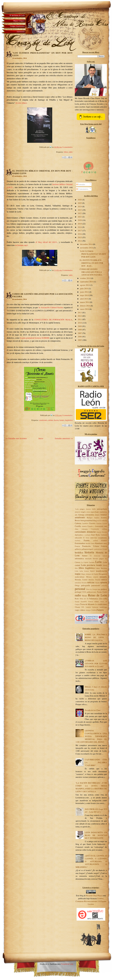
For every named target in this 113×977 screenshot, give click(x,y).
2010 (80, 323)
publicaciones (91, 592)
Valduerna (95, 607)
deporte (99, 532)
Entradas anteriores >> (64, 438)
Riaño (77, 598)
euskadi (95, 540)
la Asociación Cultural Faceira (51, 307)
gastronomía (98, 549)
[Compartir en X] (67, 157)
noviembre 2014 (86, 247)
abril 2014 (84, 298)
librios (105, 565)
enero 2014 (84, 309)
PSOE (84, 592)
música (104, 579)
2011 (80, 319)
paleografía (85, 585)
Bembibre (104, 518)
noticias (90, 582)
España (86, 540)
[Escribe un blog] (65, 157)
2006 (80, 336)
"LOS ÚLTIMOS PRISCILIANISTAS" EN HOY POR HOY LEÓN (93, 254)
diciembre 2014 (86, 244)
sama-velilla (103, 598)
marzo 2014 (85, 302)
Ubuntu (77, 607)
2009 (80, 326)
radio (71, 152)
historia (89, 552)
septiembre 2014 (87, 281)
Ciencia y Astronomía (95, 526)
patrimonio (95, 585)
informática (79, 558)
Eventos (104, 540)
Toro (96, 604)
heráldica (79, 552)
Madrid (92, 571)
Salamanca (93, 598)
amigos (82, 509)
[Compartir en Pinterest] (71, 157)
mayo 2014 (84, 295)
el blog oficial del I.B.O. (46, 242)
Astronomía (21, 32)
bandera (96, 518)
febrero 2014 (85, 305)
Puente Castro (102, 592)
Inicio (41, 438)
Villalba (93, 610)
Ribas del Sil (84, 599)
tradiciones (102, 604)
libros (66, 152)
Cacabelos (85, 523)
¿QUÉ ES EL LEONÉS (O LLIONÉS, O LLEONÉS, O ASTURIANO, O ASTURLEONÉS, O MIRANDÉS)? (91, 861)
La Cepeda (84, 562)
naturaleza (78, 583)
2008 (80, 329)
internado (88, 558)
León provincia (88, 565)
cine (105, 526)
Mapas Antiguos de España (89, 574)
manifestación (101, 571)
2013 (80, 312)
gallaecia (78, 549)
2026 (80, 199)
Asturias (103, 514)
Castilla (78, 526)
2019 (80, 223)
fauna (92, 543)
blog (95, 520)
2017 (80, 230)
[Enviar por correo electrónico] (63, 157)
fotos (105, 543)
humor (84, 555)
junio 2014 (84, 292)
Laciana (91, 562)
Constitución (95, 529)
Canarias (99, 523)
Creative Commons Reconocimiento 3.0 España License (91, 901)
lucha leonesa (84, 571)
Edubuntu (104, 535)
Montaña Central (81, 579)
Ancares (88, 509)
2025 (80, 203)
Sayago (77, 601)
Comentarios (83, 189)
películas (104, 585)
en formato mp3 (21, 245)
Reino (84, 595)
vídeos (82, 610)
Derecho (104, 532)
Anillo (94, 509)
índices (105, 556)
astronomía (89, 514)
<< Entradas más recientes (16, 438)
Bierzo (77, 520)
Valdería (88, 607)
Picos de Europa (91, 589)
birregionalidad (87, 520)
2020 (80, 220)
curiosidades (80, 531)
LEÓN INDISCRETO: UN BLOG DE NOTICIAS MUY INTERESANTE (96, 835)
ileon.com (97, 556)
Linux (98, 568)
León (98, 562)
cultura (50, 420)
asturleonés (43, 420)
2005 (80, 340)
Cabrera (78, 523)
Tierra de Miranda (87, 604)
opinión (103, 582)
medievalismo (79, 577)
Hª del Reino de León (17, 15)
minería (95, 577)
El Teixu (86, 538)
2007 (80, 333)
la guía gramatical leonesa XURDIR (34, 338)
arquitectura (103, 512)
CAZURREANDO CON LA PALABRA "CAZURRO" (96, 762)
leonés (61, 420)
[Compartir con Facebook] (69, 157)
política (104, 589)
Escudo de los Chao (92, 710)
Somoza (90, 601)
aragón (83, 512)
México (88, 577)
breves (99, 520)
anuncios (77, 512)
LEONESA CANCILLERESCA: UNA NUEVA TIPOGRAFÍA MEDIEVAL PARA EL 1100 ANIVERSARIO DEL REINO (91, 736)
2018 (80, 227)
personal (80, 589)
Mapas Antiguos (19, 21)
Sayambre (84, 601)
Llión (76, 571)
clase (76, 529)
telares (96, 601)
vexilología (103, 607)
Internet (95, 558)
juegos (101, 558)
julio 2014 (84, 288)
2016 (80, 234)
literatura (104, 568)
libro (76, 568)
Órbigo (77, 585)
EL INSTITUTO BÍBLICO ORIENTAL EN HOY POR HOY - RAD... (91, 263)
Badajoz (89, 517)
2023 (80, 210)
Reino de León (97, 595)
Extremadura (80, 543)
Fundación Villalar (90, 546)
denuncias (91, 531)
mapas (78, 573)
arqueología (95, 512)
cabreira (104, 520)
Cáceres (92, 523)
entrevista (93, 537)
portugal (78, 592)
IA (91, 556)
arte (76, 514)
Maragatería (103, 574)
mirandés (103, 576)
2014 (80, 241)
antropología (102, 509)
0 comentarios (67, 147)
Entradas (81, 184)
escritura (77, 540)
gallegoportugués (87, 549)
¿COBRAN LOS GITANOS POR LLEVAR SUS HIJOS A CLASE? (96, 663)
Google (104, 549)
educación (78, 537)
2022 (80, 213)
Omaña (97, 583)
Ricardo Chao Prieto (94, 895)
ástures (97, 514)
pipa (99, 589)
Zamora (100, 609)
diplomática (79, 535)
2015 (80, 237)
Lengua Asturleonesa (17, 26)
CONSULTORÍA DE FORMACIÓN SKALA (53, 319)
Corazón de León (66, 964)
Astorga (81, 514)
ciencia (84, 526)
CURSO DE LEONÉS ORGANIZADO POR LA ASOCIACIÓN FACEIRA (91, 272)
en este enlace (21, 103)
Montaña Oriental (94, 580)
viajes (77, 610)
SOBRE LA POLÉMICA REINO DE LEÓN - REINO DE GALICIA (96, 637)
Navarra (84, 583)
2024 (80, 206)
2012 (80, 316)
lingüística (69, 420)
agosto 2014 (85, 285)
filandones (99, 543)
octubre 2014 (85, 278)
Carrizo (104, 523)
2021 (80, 216)
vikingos (88, 610)
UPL (82, 607)
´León (77, 509)
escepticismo (102, 537)
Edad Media (95, 535)
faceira (56, 420)
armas (88, 512)
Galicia (104, 546)
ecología (87, 535)
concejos (85, 529)
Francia (77, 546)
